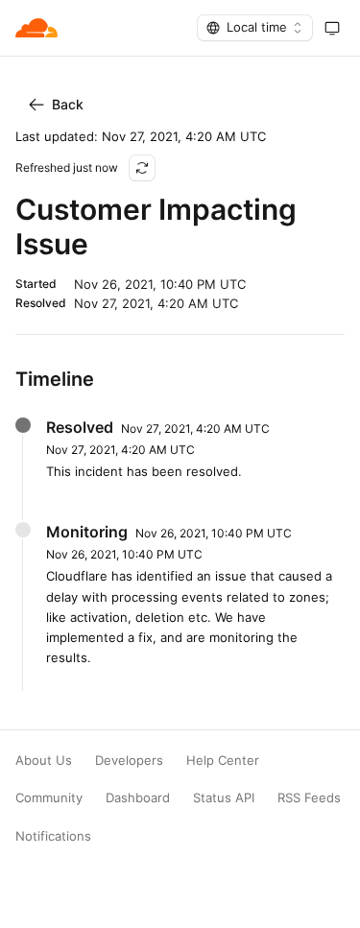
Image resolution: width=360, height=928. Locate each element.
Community (49, 798)
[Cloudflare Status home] (36, 27)
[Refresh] (142, 167)
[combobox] (255, 27)
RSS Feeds (309, 798)
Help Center (222, 760)
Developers (129, 760)
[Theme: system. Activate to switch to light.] (332, 27)
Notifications (53, 836)
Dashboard (138, 798)
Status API (223, 798)
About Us (43, 760)
